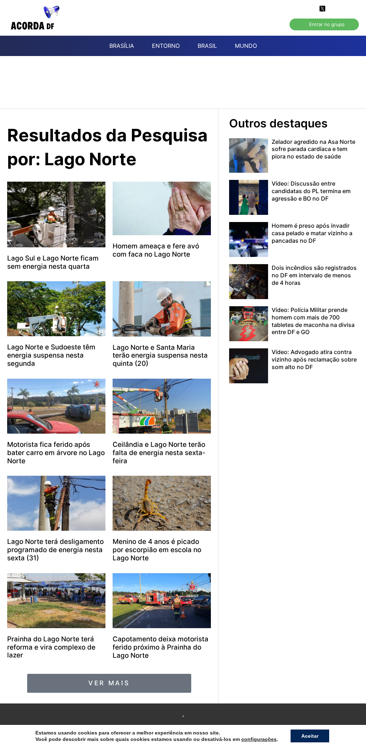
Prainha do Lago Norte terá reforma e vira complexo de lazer (51, 647)
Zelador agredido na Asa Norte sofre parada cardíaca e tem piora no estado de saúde (313, 149)
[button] (109, 683)
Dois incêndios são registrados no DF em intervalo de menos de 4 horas (314, 275)
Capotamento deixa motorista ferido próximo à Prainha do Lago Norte (160, 647)
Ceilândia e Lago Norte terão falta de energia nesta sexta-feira (159, 452)
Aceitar (309, 736)
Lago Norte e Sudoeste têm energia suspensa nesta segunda (51, 355)
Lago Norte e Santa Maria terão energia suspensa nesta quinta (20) (160, 355)
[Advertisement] (186, 86)
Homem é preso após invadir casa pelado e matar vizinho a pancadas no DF (312, 233)
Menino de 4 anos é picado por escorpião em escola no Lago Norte (157, 549)
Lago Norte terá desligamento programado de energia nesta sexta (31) (55, 549)
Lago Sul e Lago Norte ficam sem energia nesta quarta (53, 262)
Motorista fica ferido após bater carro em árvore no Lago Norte (56, 452)
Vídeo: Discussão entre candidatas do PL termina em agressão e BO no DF (311, 191)
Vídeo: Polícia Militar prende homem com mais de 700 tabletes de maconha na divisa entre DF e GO (313, 320)
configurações (259, 739)
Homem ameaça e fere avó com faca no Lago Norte (156, 250)
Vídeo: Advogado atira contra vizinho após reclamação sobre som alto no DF (314, 359)
